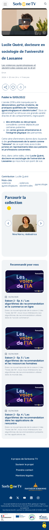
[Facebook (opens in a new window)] (10, 498)
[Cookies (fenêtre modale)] (44, 525)
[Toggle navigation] (5, 4)
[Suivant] (41, 223)
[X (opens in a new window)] (17, 498)
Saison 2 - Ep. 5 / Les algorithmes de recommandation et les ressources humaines (24, 360)
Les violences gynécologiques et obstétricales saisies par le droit (19, 66)
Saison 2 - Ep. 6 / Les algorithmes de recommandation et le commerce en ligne (24, 303)
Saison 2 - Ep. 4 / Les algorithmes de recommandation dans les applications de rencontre (24, 419)
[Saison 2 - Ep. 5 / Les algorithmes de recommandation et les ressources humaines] (24, 338)
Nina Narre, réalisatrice (24, 234)
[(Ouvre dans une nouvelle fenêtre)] (12, 486)
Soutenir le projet (25, 464)
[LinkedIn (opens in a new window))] (31, 498)
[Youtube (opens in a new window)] (24, 498)
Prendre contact (24, 470)
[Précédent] (8, 223)
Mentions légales (24, 475)
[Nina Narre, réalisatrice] (27, 223)
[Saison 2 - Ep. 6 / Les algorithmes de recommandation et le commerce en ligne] (24, 281)
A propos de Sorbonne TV (24, 459)
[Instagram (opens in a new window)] (38, 498)
